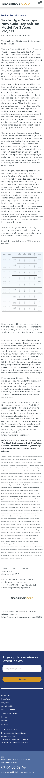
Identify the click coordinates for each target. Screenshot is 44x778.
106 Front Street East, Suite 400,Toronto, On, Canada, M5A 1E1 (16, 739)
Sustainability (7, 706)
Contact (4, 724)
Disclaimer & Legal (9, 762)
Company (5, 695)
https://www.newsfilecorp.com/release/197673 (21, 617)
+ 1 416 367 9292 (11, 730)
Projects (5, 703)
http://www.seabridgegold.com (15, 435)
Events (4, 717)
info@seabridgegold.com (19, 588)
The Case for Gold (9, 713)
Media (4, 721)
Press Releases (8, 710)
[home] (15, 3)
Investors (5, 699)
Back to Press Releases (13, 15)
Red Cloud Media (27, 772)
